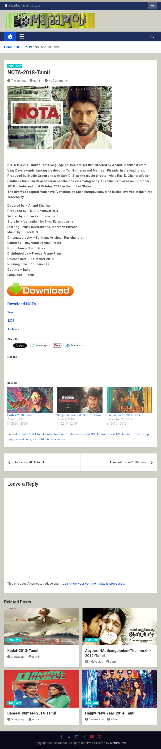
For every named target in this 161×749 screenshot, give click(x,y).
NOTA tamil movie (103, 434)
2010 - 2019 (14, 66)
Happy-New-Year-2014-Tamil (110, 713)
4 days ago (96, 661)
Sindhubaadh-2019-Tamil (123, 415)
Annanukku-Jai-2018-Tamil (127, 462)
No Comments (58, 80)
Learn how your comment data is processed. (94, 583)
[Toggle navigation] (21, 36)
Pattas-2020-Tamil (19, 415)
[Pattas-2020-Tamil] (30, 400)
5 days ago (18, 719)
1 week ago (96, 719)
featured (60, 434)
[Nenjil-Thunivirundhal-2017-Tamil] (80, 400)
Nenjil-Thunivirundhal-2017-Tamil (79, 415)
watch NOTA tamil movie (48, 439)
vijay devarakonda (19, 439)
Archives (13, 329)
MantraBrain (118, 743)
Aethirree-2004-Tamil (29, 462)
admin (37, 80)
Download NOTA (21, 303)
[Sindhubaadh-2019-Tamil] (129, 400)
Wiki (10, 312)
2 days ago (18, 656)
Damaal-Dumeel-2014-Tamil (31, 713)
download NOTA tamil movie (34, 434)
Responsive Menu (152, 5)
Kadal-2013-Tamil (22, 650)
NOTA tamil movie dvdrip (132, 434)
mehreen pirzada (78, 434)
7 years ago (18, 80)
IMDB (10, 321)
